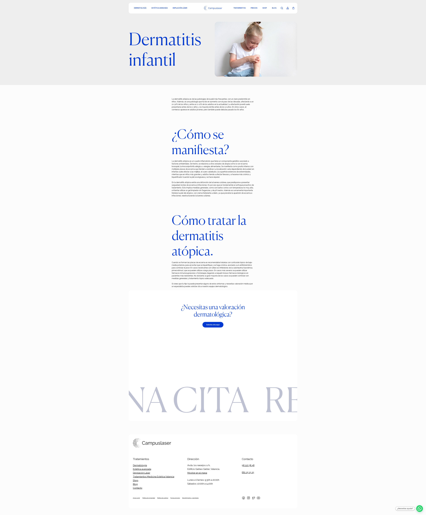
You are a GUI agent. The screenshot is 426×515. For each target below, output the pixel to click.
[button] (212, 324)
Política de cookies (162, 498)
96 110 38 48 (248, 465)
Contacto (137, 488)
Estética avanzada (142, 469)
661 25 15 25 (248, 472)
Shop (135, 480)
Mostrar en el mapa (197, 473)
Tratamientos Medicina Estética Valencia (153, 476)
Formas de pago (175, 498)
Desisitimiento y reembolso (190, 498)
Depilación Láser (141, 473)
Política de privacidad (148, 498)
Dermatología (140, 465)
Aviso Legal (136, 498)
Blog (135, 484)
